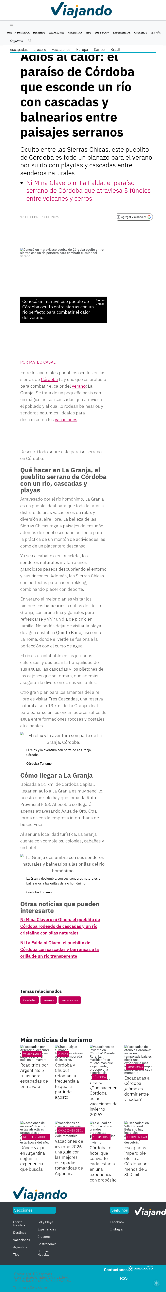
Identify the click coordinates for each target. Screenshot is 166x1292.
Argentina (75, 32)
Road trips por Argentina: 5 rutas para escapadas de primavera (34, 1075)
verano (49, 1000)
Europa (82, 49)
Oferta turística (18, 32)
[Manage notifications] (156, 1283)
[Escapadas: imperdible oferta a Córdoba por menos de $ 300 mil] (138, 1132)
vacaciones (61, 49)
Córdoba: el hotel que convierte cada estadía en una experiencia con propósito (103, 1164)
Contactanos (116, 1269)
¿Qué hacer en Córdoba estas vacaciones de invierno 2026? (104, 1101)
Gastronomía (46, 1244)
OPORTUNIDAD (137, 1137)
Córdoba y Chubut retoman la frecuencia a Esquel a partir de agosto (67, 1081)
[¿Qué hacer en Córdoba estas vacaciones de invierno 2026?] (104, 1064)
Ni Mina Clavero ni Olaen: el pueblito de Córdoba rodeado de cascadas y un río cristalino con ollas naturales (60, 926)
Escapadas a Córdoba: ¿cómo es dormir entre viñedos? (137, 1088)
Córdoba (29, 1000)
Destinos (39, 32)
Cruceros (140, 32)
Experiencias (122, 32)
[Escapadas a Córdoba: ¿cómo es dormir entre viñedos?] (138, 1059)
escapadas (19, 49)
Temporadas (32, 1054)
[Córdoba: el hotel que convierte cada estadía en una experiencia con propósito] (104, 1132)
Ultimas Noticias (43, 1252)
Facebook (117, 1222)
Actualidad (101, 1137)
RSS (124, 1278)
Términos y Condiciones (30, 1287)
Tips (88, 32)
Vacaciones (56, 32)
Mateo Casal (42, 362)
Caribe (99, 49)
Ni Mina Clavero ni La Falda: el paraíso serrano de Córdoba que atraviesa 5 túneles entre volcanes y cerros (88, 190)
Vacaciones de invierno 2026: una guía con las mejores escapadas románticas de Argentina (69, 1157)
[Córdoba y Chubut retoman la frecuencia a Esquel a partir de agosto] (69, 1053)
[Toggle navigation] (10, 24)
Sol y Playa (102, 32)
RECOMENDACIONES (36, 1137)
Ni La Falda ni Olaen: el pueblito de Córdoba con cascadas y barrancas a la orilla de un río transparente (59, 949)
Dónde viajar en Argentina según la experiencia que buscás (32, 1158)
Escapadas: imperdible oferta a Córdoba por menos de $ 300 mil (136, 1161)
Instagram (118, 1229)
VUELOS (63, 1054)
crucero (40, 49)
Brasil (115, 49)
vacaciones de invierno (75, 1130)
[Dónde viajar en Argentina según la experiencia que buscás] (34, 1132)
